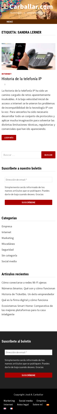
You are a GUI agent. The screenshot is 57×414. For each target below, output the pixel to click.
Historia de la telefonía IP (22, 79)
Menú (9, 21)
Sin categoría (9, 255)
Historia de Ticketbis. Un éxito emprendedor (28, 294)
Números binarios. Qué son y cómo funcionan (28, 288)
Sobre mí (37, 404)
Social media (9, 261)
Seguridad (8, 249)
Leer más (9, 137)
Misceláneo (8, 244)
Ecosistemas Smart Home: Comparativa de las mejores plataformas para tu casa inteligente (27, 310)
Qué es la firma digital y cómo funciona (25, 300)
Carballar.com (31, 6)
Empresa (7, 226)
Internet (7, 73)
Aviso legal (23, 404)
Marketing (8, 238)
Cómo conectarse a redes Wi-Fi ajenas (24, 282)
